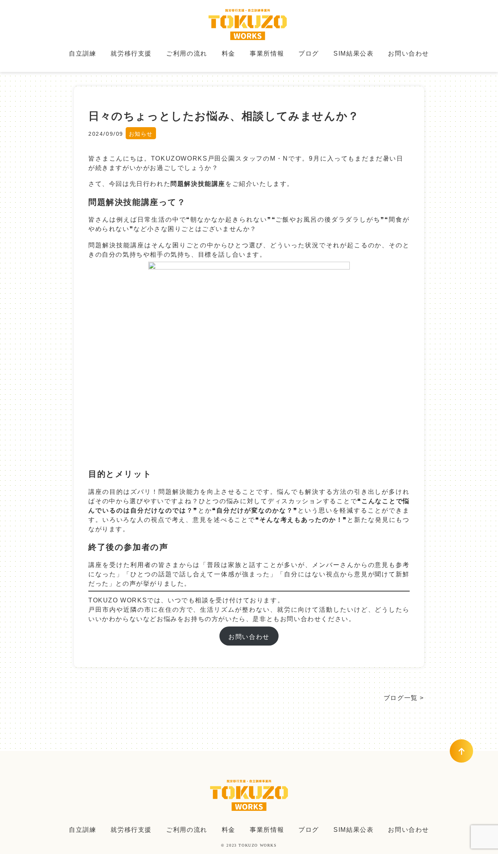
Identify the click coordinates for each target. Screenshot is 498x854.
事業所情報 (267, 53)
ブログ (308, 53)
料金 (228, 53)
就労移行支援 (131, 53)
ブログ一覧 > (404, 697)
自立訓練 (82, 53)
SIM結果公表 (353, 53)
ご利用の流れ (186, 53)
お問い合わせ (408, 53)
